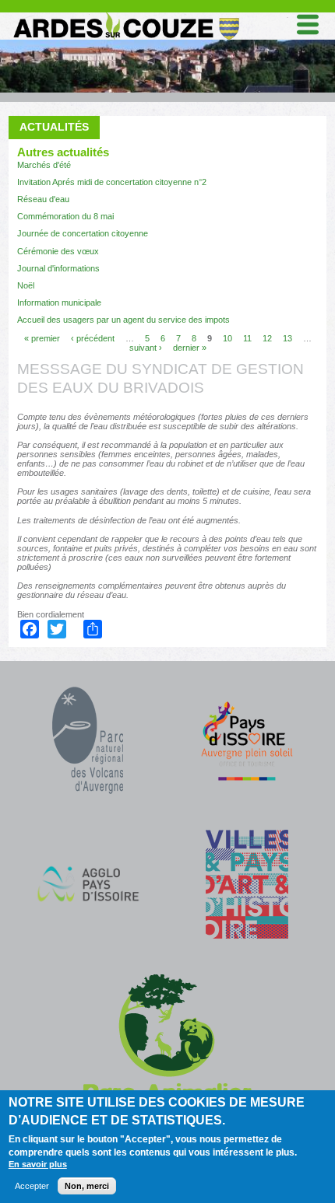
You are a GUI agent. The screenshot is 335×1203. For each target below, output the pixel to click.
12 (267, 337)
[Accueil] (125, 15)
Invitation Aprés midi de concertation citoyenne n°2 (111, 182)
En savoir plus (38, 1164)
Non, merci (87, 1186)
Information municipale (59, 302)
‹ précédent (93, 337)
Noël (25, 285)
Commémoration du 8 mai (65, 216)
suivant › (145, 346)
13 (287, 337)
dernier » (189, 346)
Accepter (32, 1186)
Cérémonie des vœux (58, 251)
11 (247, 337)
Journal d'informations (58, 268)
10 (227, 337)
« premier (42, 337)
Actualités (54, 127)
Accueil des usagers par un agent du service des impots (123, 319)
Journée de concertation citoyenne (82, 233)
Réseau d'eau (43, 199)
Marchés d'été (44, 165)
